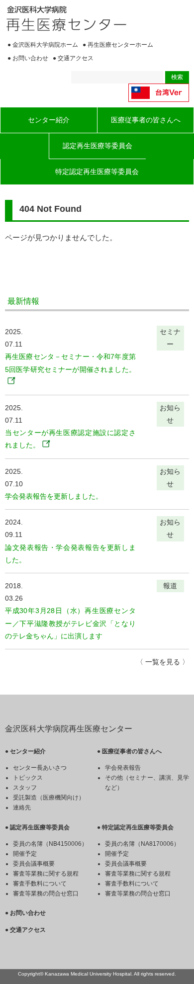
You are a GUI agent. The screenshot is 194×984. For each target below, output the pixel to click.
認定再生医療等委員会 (97, 146)
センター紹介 (49, 120)
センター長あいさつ (40, 767)
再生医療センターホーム (120, 44)
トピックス (28, 777)
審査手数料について (40, 883)
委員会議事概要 (34, 863)
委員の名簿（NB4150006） (50, 843)
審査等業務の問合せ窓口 (46, 893)
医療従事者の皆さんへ (146, 120)
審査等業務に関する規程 (46, 873)
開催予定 (25, 853)
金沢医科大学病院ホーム (45, 44)
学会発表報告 (123, 767)
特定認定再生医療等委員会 (97, 172)
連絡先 (22, 807)
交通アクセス (76, 58)
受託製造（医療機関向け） (49, 797)
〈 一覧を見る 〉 (162, 662)
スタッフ (25, 787)
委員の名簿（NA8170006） (142, 843)
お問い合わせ (30, 58)
